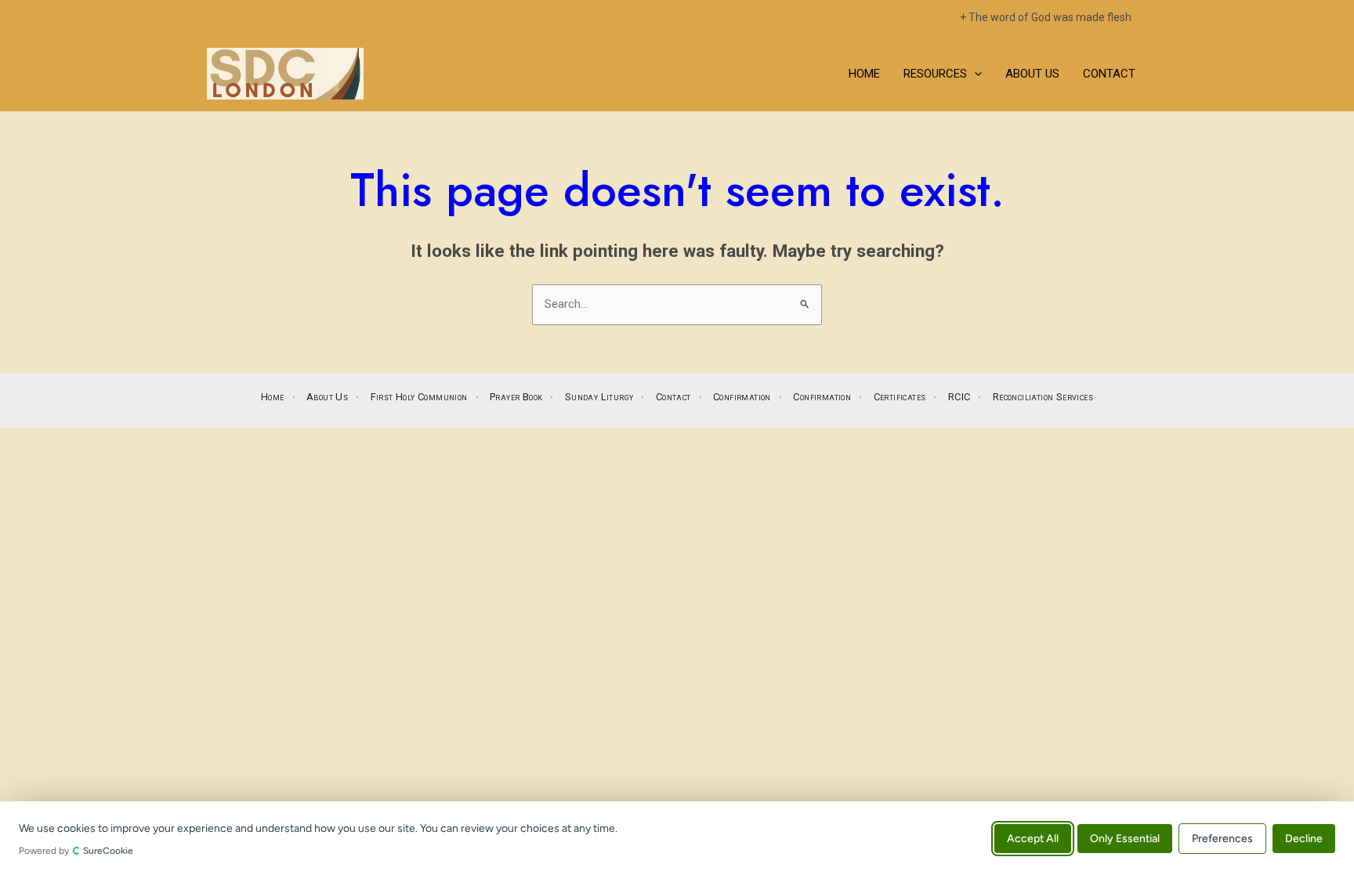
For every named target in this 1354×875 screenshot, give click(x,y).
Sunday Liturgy (599, 397)
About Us (1032, 74)
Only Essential (1125, 837)
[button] (974, 73)
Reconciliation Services (1043, 397)
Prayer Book (516, 397)
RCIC (959, 397)
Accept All (1033, 837)
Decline (1304, 837)
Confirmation (742, 397)
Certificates (900, 397)
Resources (935, 74)
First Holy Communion (419, 397)
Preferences (1222, 837)
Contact (1109, 74)
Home (864, 74)
